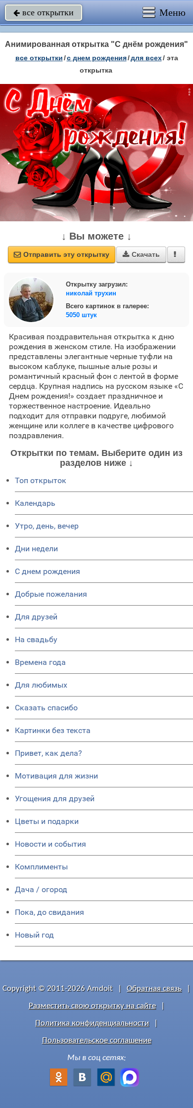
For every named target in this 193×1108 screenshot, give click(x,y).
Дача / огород (41, 889)
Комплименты (41, 866)
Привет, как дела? (48, 753)
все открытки (43, 12)
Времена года (40, 662)
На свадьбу (36, 639)
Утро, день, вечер (47, 526)
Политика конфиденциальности (92, 1023)
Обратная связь (154, 989)
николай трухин (91, 293)
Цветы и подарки (47, 821)
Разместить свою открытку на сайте (92, 1006)
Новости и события (50, 844)
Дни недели (36, 548)
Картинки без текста (53, 730)
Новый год (34, 935)
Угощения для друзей (55, 798)
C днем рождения (47, 571)
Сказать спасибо (46, 707)
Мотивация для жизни (56, 775)
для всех (146, 58)
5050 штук (81, 315)
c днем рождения (97, 58)
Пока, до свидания (49, 912)
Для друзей (36, 616)
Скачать (141, 254)
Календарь (35, 503)
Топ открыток (40, 480)
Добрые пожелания (51, 594)
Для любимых (41, 685)
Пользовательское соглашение (96, 1040)
